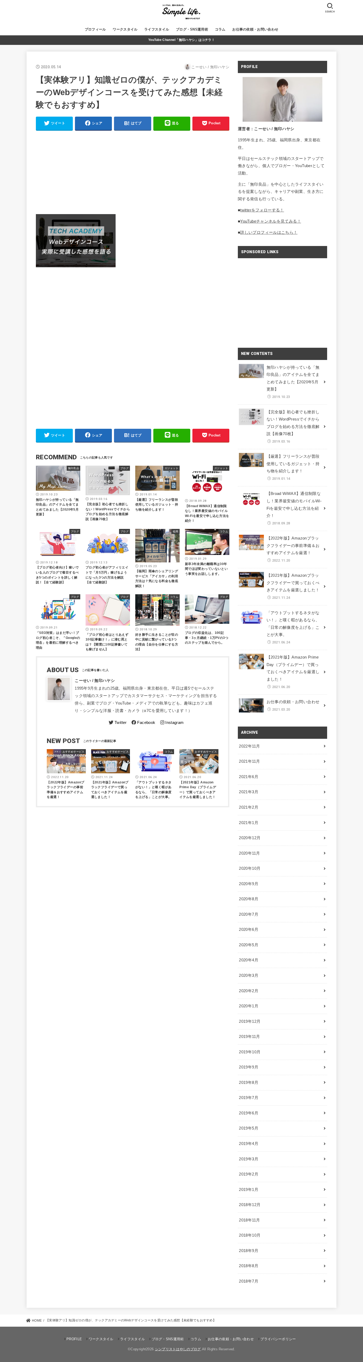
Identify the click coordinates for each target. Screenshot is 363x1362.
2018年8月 (248, 1266)
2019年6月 (248, 1113)
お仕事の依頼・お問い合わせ (255, 29)
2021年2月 (248, 807)
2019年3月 (248, 1159)
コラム (220, 29)
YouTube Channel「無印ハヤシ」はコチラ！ (181, 40)
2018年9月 (248, 1251)
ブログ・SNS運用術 (192, 29)
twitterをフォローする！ (262, 210)
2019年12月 (249, 1021)
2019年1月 (248, 1189)
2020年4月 (248, 960)
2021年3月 (248, 792)
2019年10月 (249, 1052)
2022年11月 (249, 746)
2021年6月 (248, 777)
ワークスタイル (125, 29)
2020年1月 (248, 1006)
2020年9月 (248, 884)
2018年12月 (249, 1205)
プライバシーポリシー (278, 1339)
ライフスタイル (156, 29)
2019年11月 (249, 1036)
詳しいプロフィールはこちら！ (268, 232)
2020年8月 (248, 899)
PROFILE (74, 1339)
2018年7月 (248, 1281)
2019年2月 (248, 1174)
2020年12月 (249, 838)
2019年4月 (248, 1144)
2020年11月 (249, 853)
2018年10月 (249, 1235)
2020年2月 (248, 991)
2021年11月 (249, 761)
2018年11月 (249, 1220)
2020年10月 (249, 868)
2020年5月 (248, 945)
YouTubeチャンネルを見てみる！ (270, 221)
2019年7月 (248, 1098)
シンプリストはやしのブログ (178, 1349)
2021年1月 (248, 823)
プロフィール (95, 29)
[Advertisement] (132, 172)
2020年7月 (248, 914)
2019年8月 (248, 1082)
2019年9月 (248, 1067)
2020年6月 (248, 929)
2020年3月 (248, 975)
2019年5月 (248, 1128)
